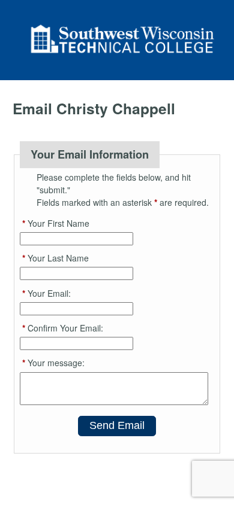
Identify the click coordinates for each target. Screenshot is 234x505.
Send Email (117, 425)
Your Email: (46, 293)
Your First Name (55, 223)
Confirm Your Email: (62, 328)
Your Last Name (55, 258)
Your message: (53, 363)
